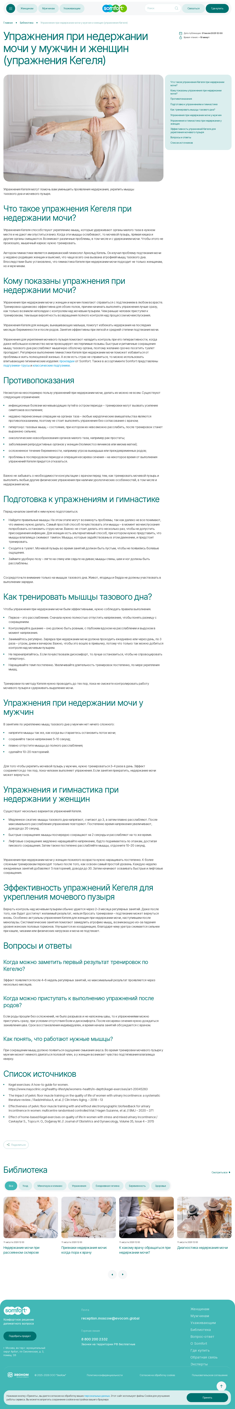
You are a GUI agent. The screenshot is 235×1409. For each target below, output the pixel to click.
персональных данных (97, 1395)
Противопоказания (181, 98)
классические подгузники (51, 365)
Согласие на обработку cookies (157, 1375)
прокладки (66, 361)
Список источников (181, 142)
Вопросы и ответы (180, 137)
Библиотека (26, 22)
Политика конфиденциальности (105, 1375)
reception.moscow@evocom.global (110, 1318)
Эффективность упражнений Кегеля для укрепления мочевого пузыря (193, 130)
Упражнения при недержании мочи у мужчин (196, 115)
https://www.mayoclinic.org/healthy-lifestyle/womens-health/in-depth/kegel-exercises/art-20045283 (78, 1089)
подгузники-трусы (16, 365)
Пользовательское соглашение (209, 1375)
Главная (8, 22)
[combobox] (16, 1145)
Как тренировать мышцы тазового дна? (192, 109)
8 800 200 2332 (94, 1339)
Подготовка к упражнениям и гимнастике (193, 104)
